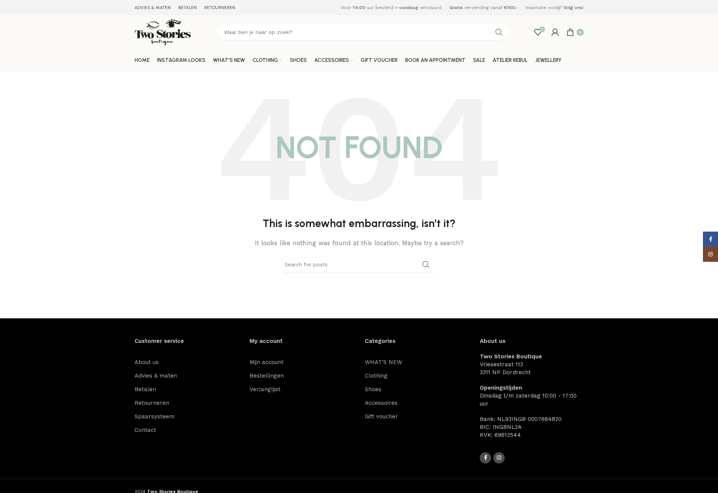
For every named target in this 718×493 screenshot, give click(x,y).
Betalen (145, 389)
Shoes (373, 389)
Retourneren (152, 402)
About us (147, 362)
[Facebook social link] (485, 458)
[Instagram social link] (499, 458)
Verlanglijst (265, 389)
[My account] (555, 32)
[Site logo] (163, 31)
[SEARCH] (499, 32)
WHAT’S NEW (383, 362)
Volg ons (573, 7)
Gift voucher (381, 416)
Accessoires (381, 402)
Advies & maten (156, 375)
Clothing (376, 375)
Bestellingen (267, 375)
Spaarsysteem (155, 416)
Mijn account (266, 362)
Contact (145, 430)
